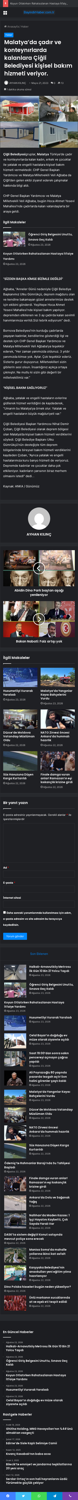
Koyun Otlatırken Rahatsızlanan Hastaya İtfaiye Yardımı (44, 3)
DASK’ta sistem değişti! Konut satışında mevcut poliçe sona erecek (33, 1237)
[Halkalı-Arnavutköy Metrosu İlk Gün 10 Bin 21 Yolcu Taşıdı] (15, 972)
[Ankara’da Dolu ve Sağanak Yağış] (15, 1202)
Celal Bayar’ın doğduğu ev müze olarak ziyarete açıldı (49, 1037)
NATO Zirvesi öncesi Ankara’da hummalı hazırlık (55, 736)
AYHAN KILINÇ (17, 82)
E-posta (9, 882)
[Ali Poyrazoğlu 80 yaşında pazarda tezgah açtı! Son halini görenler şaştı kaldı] (15, 1077)
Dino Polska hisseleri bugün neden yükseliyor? (37, 1287)
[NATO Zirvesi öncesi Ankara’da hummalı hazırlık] (58, 719)
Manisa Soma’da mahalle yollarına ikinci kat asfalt (48, 1252)
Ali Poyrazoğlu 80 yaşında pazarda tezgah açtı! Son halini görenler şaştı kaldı (48, 1076)
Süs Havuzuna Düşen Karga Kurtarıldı (18, 776)
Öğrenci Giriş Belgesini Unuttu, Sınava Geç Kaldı (51, 987)
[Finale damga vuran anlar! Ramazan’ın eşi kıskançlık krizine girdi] (58, 760)
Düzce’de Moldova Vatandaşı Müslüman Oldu (19, 736)
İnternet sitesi (12, 897)
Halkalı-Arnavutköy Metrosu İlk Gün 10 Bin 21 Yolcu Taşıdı (50, 969)
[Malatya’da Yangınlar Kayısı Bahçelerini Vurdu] (58, 677)
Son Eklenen (39, 954)
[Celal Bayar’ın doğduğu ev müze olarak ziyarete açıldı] (15, 1040)
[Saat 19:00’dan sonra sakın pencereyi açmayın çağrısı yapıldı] (15, 1058)
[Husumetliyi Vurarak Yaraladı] (20, 677)
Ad (6, 867)
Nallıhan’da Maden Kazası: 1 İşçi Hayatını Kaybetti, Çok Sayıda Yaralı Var (49, 1219)
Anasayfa (13, 26)
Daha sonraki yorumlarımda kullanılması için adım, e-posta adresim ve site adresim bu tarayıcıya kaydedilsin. (37, 918)
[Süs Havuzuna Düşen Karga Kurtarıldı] (20, 760)
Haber (25, 26)
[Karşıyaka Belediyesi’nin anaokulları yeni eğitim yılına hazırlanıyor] (15, 1272)
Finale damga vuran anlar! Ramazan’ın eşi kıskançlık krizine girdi (57, 778)
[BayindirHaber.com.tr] (39, 12)
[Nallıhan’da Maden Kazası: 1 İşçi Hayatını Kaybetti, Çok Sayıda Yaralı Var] (15, 1220)
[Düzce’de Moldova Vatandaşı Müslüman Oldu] (20, 719)
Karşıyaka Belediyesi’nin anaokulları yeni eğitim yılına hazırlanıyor (50, 1271)
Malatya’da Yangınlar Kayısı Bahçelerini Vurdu (56, 694)
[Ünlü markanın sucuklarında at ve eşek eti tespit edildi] (15, 1303)
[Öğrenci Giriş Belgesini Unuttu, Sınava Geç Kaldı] (14, 239)
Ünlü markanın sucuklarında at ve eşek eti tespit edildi (49, 1300)
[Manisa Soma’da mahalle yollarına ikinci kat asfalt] (15, 1255)
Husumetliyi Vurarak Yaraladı (18, 693)
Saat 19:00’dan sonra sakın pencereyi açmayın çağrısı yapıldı (49, 1057)
